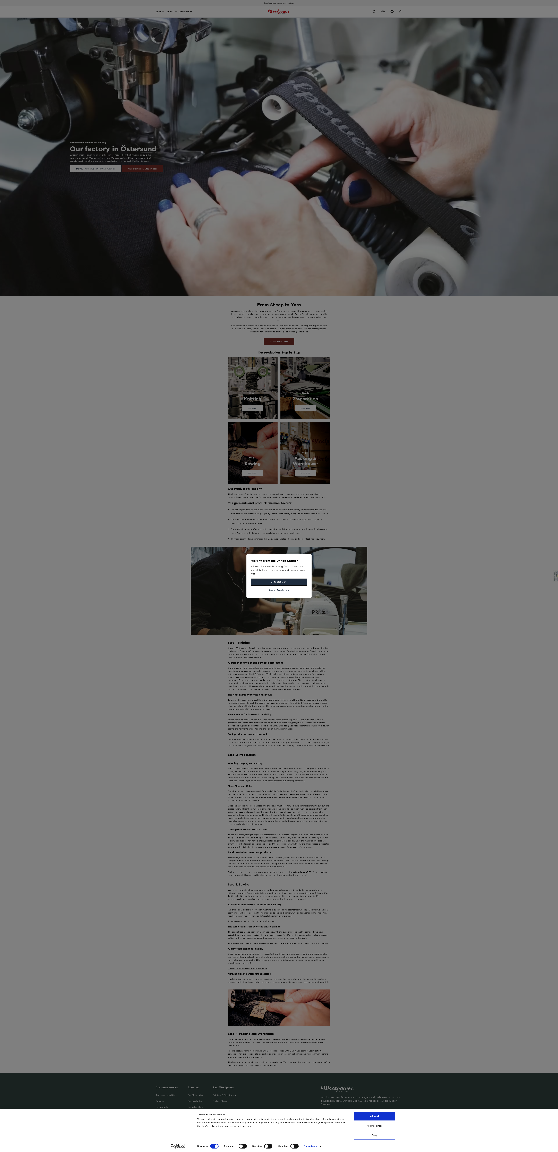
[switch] (243, 1146)
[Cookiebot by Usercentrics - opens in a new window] (178, 1146)
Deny (374, 1135)
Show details (310, 1146)
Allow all (374, 1116)
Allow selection (374, 1126)
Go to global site (279, 582)
